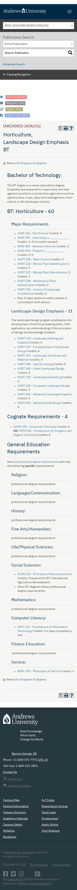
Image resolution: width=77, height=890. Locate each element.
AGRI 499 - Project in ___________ (40, 251)
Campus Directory (14, 812)
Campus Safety (12, 824)
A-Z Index (48, 800)
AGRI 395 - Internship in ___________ (42, 237)
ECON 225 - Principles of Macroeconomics (44, 574)
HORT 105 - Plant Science (34, 259)
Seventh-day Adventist (20, 852)
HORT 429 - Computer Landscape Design (43, 385)
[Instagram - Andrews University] (21, 875)
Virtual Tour (14, 779)
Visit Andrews (51, 830)
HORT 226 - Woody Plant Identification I (43, 264)
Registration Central (55, 806)
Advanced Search (14, 64)
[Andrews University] (38, 11)
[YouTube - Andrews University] (29, 875)
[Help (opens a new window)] (71, 128)
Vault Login (49, 812)
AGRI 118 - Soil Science (32, 233)
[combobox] (38, 25)
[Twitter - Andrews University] (13, 875)
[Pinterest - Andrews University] (37, 875)
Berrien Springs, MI (24, 753)
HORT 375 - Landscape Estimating (39, 377)
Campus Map (11, 800)
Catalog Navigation (19, 74)
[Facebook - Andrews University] (5, 875)
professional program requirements (36, 461)
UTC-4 (43, 760)
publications (15, 879)
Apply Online (50, 824)
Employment (50, 818)
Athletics (9, 830)
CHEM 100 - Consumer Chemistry (34, 426)
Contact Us (10, 772)
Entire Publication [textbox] (16, 44)
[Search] (70, 53)
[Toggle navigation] (69, 11)
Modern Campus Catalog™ (35, 883)
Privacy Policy (61, 864)
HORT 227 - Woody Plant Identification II (44, 272)
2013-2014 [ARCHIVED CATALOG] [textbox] (26, 25)
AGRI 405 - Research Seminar (36, 246)
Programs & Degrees (34, 163)
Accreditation (39, 864)
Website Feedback (19, 786)
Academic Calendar (15, 818)
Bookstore (9, 837)
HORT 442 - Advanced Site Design (39, 403)
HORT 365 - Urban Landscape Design (40, 368)
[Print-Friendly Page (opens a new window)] (66, 128)
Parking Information (16, 806)
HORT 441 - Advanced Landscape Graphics (44, 394)
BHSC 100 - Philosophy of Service (39, 671)
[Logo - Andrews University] (20, 721)
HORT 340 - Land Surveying (35, 364)
